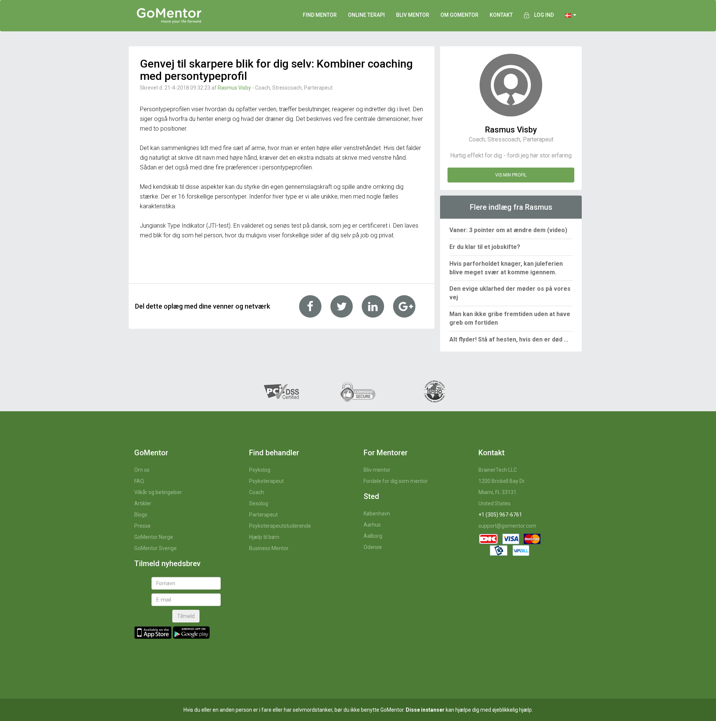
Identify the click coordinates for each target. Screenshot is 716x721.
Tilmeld (186, 616)
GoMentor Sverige (155, 548)
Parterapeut (263, 515)
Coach (256, 492)
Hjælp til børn (264, 537)
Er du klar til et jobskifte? (484, 246)
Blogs (140, 515)
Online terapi (366, 15)
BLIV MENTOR (412, 15)
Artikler (142, 503)
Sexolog (258, 503)
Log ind (544, 15)
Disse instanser (425, 710)
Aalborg (373, 536)
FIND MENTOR (320, 15)
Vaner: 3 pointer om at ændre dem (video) (508, 230)
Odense (373, 547)
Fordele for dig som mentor (396, 481)
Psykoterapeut (266, 481)
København (377, 513)
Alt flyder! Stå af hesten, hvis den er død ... (508, 339)
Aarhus (372, 525)
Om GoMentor (459, 15)
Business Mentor (269, 548)
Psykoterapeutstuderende (280, 526)
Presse (142, 526)
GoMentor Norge (153, 537)
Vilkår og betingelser (158, 492)
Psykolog (259, 470)
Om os (142, 470)
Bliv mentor (377, 470)
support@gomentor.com (507, 526)
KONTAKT (501, 15)
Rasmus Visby (234, 88)
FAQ (139, 481)
